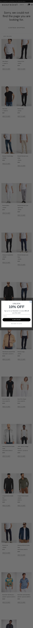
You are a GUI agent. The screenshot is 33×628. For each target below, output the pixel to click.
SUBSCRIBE (16, 319)
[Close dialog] (31, 302)
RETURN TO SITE (16, 323)
